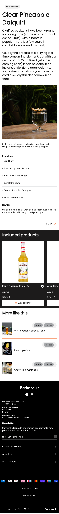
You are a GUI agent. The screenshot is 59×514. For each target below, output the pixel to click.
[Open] (3, 509)
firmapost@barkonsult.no (13, 402)
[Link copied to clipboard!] (29, 226)
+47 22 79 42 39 (9, 404)
